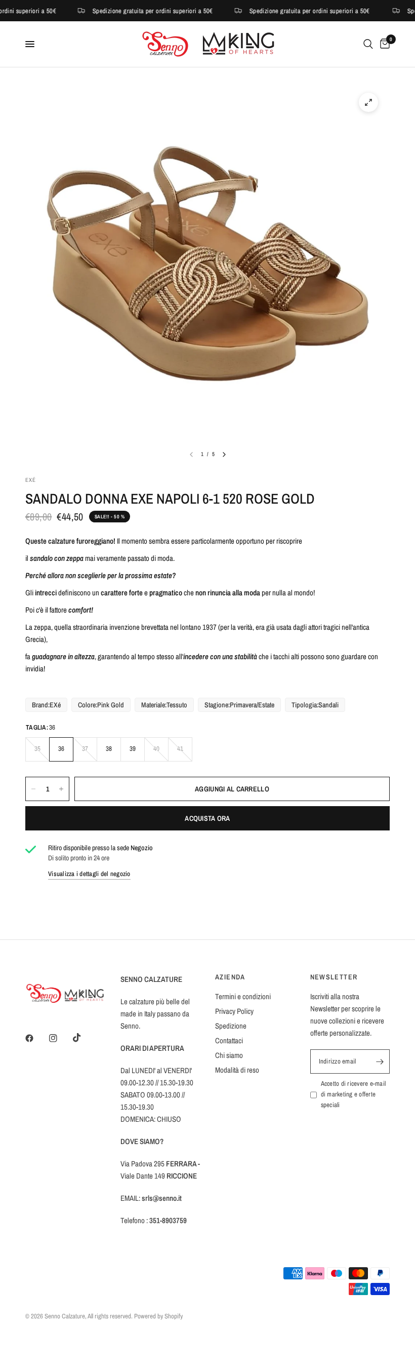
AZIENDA (230, 976)
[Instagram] (60, 1038)
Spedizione (230, 1025)
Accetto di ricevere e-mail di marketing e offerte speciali (353, 1094)
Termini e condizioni (243, 996)
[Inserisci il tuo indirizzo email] (379, 1061)
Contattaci (229, 1040)
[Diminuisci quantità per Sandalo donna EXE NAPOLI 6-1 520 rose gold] (33, 789)
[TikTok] (84, 1038)
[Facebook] (36, 1038)
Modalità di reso (237, 1070)
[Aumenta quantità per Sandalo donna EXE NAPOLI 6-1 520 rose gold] (61, 789)
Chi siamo (229, 1055)
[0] (383, 44)
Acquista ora (207, 818)
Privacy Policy (234, 1011)
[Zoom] (368, 102)
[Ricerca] (368, 44)
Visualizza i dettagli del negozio (89, 873)
